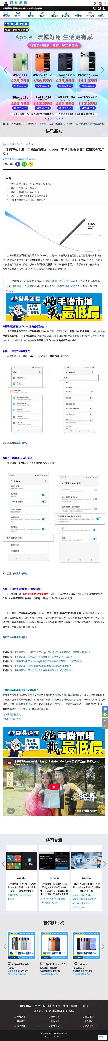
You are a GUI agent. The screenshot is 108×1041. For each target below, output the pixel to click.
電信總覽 (21, 1021)
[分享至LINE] (24, 164)
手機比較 (42, 16)
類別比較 (89, 1021)
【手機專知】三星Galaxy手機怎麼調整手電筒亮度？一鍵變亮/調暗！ (49, 661)
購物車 (101, 4)
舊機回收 (54, 16)
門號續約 (29, 286)
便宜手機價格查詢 (12, 714)
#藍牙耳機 (91, 899)
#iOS (10, 895)
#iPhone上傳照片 (81, 903)
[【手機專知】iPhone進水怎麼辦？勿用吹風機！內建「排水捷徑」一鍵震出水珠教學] (21, 860)
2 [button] (48, 119)
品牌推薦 (55, 1016)
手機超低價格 (69, 286)
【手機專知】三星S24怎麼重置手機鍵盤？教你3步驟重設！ (43, 670)
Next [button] (102, 69)
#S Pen (13, 159)
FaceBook (105, 709)
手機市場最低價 (73, 281)
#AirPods (86, 895)
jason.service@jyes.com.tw (60, 1010)
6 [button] (59, 119)
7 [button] (62, 119)
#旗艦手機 (23, 159)
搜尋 (105, 3)
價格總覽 (6, 16)
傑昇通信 (52, 281)
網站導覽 (89, 1025)
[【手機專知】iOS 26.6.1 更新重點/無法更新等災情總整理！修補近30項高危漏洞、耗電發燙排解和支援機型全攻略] (54, 860)
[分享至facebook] (17, 164)
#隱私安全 (60, 898)
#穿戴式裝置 (78, 899)
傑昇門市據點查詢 (12, 719)
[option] (54, 69)
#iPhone (27, 895)
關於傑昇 (102, 16)
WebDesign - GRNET (54, 1037)
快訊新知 (90, 16)
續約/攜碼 (93, 699)
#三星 (6, 159)
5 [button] (57, 119)
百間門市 (56, 704)
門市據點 (66, 16)
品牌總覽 (21, 1016)
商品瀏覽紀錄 (105, 720)
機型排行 (18, 16)
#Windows (78, 907)
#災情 (54, 902)
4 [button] (54, 119)
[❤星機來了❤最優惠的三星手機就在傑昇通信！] (54, 69)
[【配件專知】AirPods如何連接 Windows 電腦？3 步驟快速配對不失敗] (86, 860)
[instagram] (94, 8)
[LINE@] (99, 8)
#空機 (32, 159)
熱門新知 (21, 1025)
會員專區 (95, 3)
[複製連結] (30, 164)
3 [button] (51, 119)
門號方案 (78, 16)
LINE (105, 715)
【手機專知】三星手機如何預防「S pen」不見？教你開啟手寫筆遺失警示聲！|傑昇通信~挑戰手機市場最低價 (18, 5)
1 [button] (45, 119)
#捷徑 (11, 899)
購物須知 (55, 1025)
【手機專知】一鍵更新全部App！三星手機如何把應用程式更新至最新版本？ (52, 652)
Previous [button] (5, 69)
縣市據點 (89, 1016)
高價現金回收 (30, 704)
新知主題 (55, 1021)
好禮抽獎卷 (15, 286)
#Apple (18, 895)
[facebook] (104, 8)
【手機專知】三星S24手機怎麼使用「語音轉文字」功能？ (43, 656)
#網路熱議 (45, 902)
